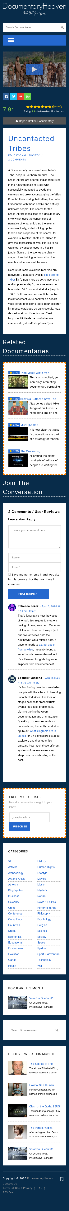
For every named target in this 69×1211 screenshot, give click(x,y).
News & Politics (46, 902)
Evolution (13, 954)
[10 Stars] (60, 106)
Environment (16, 948)
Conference (15, 913)
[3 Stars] (35, 106)
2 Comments (17, 159)
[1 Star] (28, 106)
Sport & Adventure (48, 954)
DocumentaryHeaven (40, 1178)
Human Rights (46, 867)
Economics (14, 937)
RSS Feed (9, 1192)
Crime (12, 907)
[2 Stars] (31, 106)
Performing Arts (46, 907)
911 (10, 861)
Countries (14, 925)
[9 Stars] (57, 106)
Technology (44, 960)
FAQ (40, 1188)
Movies (41, 878)
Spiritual (42, 948)
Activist (12, 867)
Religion (42, 925)
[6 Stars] (46, 106)
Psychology (44, 919)
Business (13, 896)
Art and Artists (16, 878)
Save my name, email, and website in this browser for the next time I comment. (33, 579)
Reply (32, 611)
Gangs (12, 960)
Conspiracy (15, 919)
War (39, 966)
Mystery (42, 890)
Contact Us (10, 1183)
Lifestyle (42, 873)
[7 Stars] (49, 106)
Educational (17, 155)
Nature (41, 896)
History (41, 861)
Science (42, 931)
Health (12, 966)
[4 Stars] (38, 106)
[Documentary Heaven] (34, 13)
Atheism (13, 884)
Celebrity (13, 902)
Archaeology (15, 873)
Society (34, 155)
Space (41, 942)
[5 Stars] (42, 106)
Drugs (12, 931)
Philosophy (44, 913)
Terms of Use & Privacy (18, 1188)
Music (40, 884)
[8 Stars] (53, 106)
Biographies (15, 890)
